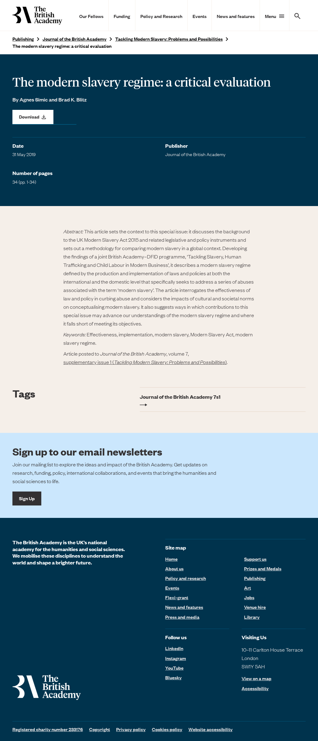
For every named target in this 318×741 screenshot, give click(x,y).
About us (174, 568)
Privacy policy (131, 729)
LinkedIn (174, 648)
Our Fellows (91, 16)
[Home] (37, 15)
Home (171, 559)
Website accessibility (211, 729)
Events (200, 16)
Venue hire (255, 607)
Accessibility (255, 688)
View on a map (256, 678)
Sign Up (27, 498)
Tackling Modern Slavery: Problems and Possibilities (169, 39)
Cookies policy (167, 729)
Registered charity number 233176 (47, 729)
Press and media (182, 617)
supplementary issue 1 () (145, 361)
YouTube (174, 668)
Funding (122, 16)
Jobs (249, 597)
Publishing (23, 39)
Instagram (175, 658)
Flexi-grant (176, 597)
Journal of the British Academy (75, 39)
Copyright (99, 729)
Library (252, 617)
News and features (236, 16)
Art (247, 588)
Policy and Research (161, 16)
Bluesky (173, 677)
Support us (255, 559)
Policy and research (185, 578)
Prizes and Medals (262, 568)
